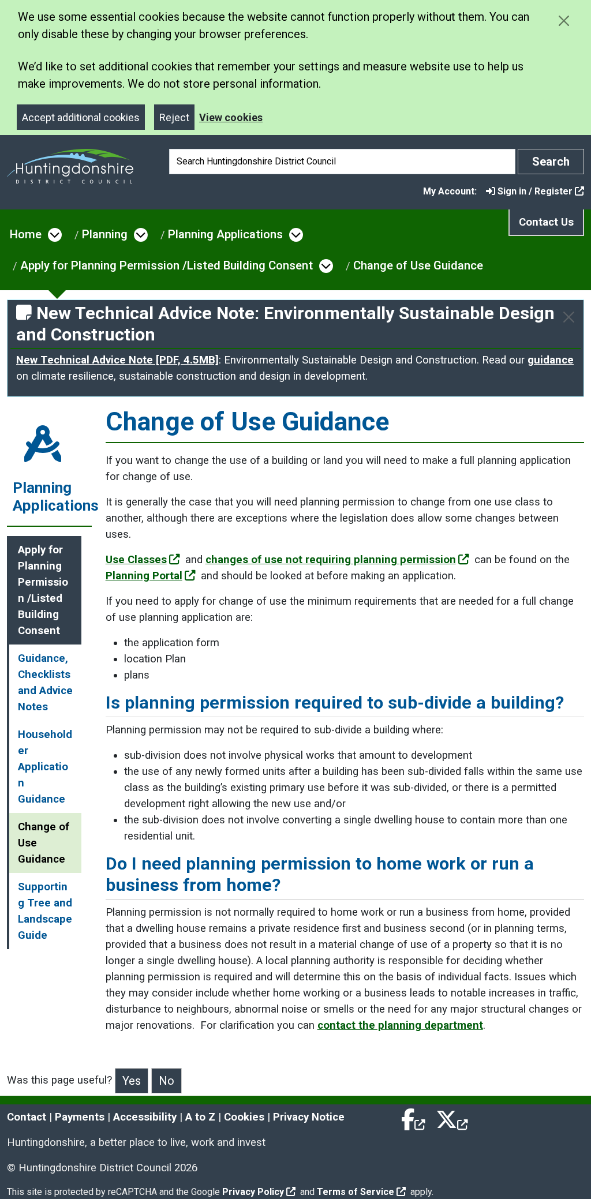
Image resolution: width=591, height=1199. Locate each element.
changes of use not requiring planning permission (330, 559)
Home (26, 234)
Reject (174, 117)
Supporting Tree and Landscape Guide (45, 911)
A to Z (200, 1117)
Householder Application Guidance (45, 766)
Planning (105, 234)
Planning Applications (225, 234)
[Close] (568, 317)
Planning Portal (144, 575)
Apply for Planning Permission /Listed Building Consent (166, 265)
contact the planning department (400, 1025)
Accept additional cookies (81, 117)
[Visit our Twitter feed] (452, 1117)
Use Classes (136, 559)
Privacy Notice (309, 1117)
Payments (79, 1117)
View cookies (231, 117)
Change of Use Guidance (418, 265)
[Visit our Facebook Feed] (414, 1117)
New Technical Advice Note (117, 360)
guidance (551, 360)
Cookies (244, 1117)
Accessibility (145, 1117)
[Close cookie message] (563, 20)
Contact (26, 1117)
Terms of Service (355, 1191)
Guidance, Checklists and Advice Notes (45, 682)
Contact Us (546, 222)
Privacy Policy (253, 1191)
